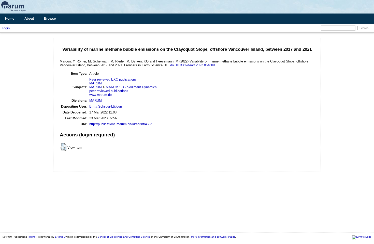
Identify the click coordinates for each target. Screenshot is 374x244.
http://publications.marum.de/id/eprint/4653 (120, 124)
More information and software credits (213, 236)
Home (9, 18)
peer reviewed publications (108, 91)
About (29, 18)
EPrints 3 (60, 236)
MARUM (95, 83)
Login (6, 28)
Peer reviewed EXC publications (113, 79)
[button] (63, 147)
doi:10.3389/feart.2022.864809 (192, 65)
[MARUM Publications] (13, 12)
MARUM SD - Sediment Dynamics (131, 87)
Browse (50, 18)
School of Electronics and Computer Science (124, 236)
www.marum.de (100, 95)
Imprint (32, 236)
